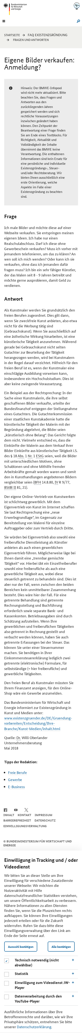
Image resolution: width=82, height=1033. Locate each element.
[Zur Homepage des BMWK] (17, 9)
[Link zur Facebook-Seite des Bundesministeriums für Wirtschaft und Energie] (5, 809)
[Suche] (77, 20)
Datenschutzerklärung (34, 1026)
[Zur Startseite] (77, 6)
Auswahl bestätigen (20, 946)
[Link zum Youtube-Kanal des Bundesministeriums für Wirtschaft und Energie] (16, 809)
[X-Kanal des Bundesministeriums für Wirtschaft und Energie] (26, 809)
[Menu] (3, 20)
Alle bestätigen (61, 946)
